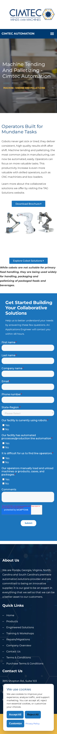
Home (6, 83)
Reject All (32, 714)
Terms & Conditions (18, 657)
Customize (15, 723)
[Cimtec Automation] (28, 14)
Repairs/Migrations (18, 639)
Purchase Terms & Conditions (24, 663)
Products (12, 621)
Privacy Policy (32, 723)
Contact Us (13, 651)
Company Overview (18, 645)
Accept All (15, 714)
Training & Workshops (20, 633)
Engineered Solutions (20, 627)
